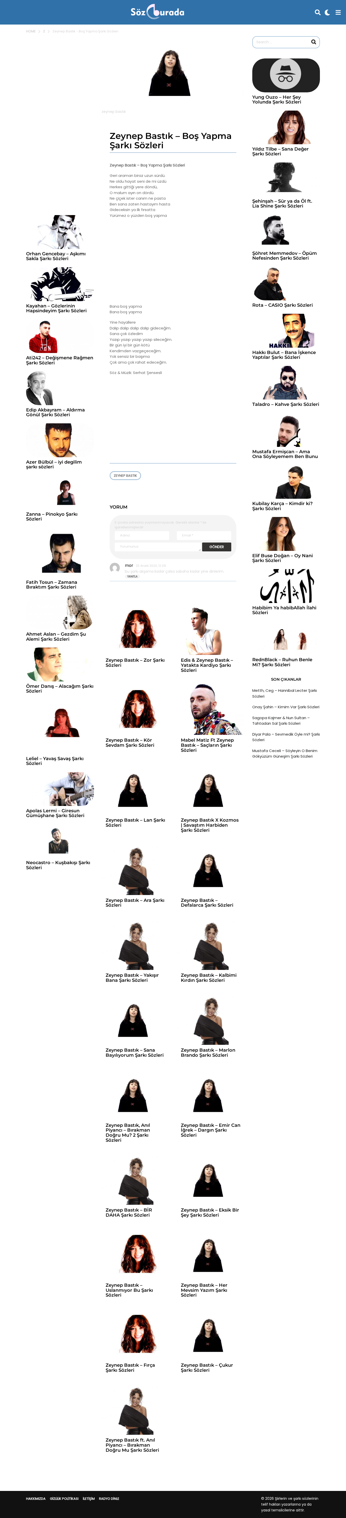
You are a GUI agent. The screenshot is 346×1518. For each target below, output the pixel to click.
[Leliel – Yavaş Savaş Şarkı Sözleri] (60, 727)
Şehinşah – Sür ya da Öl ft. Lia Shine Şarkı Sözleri (282, 203)
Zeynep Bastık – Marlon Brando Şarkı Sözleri (208, 1052)
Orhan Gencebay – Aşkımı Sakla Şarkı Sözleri (56, 256)
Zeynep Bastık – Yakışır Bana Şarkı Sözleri (132, 977)
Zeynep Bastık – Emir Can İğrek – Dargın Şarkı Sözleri (210, 1130)
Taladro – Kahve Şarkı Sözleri (285, 404)
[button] (318, 12)
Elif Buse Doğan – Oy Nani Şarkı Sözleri (282, 558)
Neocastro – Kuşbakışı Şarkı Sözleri (58, 865)
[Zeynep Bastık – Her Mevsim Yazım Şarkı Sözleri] (210, 1254)
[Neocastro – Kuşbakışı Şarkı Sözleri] (60, 841)
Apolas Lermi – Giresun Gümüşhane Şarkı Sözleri (55, 813)
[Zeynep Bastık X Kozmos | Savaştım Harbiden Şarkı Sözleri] (210, 789)
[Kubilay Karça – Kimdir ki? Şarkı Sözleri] (286, 482)
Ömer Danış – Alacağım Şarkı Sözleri (59, 688)
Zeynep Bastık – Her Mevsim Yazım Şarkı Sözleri (204, 1290)
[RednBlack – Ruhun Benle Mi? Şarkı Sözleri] (286, 638)
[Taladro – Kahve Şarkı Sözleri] (286, 383)
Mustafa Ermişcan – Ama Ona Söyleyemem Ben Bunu (285, 454)
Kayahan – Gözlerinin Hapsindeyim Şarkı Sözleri (56, 308)
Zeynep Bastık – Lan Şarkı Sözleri (135, 822)
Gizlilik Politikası (64, 1498)
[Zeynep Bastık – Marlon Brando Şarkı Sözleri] (210, 1019)
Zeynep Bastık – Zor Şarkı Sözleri (135, 662)
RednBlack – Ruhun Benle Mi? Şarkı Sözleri (282, 662)
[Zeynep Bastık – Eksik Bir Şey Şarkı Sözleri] (210, 1179)
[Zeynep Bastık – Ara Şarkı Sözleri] (135, 869)
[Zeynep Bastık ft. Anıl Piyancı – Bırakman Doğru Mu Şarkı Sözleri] (135, 1409)
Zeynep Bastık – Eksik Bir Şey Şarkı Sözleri (210, 1212)
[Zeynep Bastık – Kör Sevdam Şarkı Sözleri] (135, 709)
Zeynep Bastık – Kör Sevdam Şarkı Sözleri (130, 742)
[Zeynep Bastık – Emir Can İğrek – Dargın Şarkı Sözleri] (210, 1094)
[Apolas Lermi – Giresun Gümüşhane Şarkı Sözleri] (60, 789)
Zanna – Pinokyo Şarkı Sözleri (52, 516)
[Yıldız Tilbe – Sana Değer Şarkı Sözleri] (286, 127)
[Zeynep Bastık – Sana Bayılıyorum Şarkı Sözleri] (135, 1019)
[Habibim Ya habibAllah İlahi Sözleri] (286, 586)
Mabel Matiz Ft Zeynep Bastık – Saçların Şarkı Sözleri (207, 745)
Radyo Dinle (109, 1498)
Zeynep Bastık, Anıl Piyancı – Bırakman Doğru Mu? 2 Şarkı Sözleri (128, 1132)
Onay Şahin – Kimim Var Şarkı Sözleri (285, 707)
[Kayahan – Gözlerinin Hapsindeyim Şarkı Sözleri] (60, 284)
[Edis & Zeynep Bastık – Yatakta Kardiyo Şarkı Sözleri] (210, 629)
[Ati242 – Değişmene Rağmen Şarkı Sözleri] (60, 336)
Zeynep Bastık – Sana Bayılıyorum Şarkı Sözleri (135, 1052)
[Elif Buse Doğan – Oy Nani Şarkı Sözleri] (286, 534)
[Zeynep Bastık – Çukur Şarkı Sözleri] (210, 1334)
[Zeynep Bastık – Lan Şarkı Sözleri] (135, 789)
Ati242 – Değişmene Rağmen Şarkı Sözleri (59, 360)
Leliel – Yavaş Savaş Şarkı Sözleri (55, 761)
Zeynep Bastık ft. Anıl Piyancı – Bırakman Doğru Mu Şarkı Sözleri (132, 1445)
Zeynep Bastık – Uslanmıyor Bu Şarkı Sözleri (129, 1290)
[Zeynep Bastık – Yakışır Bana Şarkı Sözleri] (135, 944)
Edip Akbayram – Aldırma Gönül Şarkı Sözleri (55, 412)
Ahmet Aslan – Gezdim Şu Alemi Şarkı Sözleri (56, 636)
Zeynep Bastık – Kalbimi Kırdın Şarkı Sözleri (209, 977)
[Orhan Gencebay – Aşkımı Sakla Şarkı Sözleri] (60, 232)
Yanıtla (132, 576)
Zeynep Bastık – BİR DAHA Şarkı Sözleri (129, 1212)
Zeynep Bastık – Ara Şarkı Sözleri (135, 903)
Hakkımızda (36, 1498)
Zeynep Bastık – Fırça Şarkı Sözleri (130, 1367)
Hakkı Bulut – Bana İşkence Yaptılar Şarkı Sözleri (284, 355)
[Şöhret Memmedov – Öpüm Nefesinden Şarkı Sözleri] (286, 231)
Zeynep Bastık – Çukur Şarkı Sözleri (207, 1367)
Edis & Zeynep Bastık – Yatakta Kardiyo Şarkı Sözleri (207, 665)
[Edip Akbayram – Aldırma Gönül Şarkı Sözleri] (60, 388)
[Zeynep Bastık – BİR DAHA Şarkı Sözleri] (135, 1179)
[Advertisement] (173, 260)
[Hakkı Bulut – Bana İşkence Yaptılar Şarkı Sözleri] (286, 331)
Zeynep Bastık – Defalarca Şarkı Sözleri (207, 903)
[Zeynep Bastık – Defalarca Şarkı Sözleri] (210, 869)
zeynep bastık (125, 475)
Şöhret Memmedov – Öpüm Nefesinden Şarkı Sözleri (284, 256)
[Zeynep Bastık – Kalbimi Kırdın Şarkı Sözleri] (210, 944)
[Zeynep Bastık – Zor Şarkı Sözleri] (135, 629)
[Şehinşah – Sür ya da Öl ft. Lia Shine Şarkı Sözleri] (286, 179)
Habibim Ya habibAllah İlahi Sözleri (284, 610)
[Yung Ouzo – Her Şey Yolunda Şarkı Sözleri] (286, 75)
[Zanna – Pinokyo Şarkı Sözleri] (60, 492)
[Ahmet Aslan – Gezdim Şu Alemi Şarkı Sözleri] (60, 613)
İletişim (89, 1498)
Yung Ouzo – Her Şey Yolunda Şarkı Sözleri (276, 99)
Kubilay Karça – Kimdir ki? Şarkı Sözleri (282, 506)
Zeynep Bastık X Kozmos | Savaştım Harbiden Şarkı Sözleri (210, 825)
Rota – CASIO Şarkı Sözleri (282, 305)
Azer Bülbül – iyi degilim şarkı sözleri (54, 464)
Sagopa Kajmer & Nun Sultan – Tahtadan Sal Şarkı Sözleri (281, 720)
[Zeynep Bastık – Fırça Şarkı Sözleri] (135, 1334)
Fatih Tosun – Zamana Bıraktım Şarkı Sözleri (51, 584)
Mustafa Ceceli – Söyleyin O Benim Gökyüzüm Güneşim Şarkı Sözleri (284, 753)
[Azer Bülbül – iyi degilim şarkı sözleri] (60, 440)
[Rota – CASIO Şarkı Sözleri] (286, 284)
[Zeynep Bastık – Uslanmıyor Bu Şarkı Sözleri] (135, 1254)
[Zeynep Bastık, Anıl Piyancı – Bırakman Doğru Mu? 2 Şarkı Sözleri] (135, 1094)
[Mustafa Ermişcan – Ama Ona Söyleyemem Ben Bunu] (286, 430)
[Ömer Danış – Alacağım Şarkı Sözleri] (60, 664)
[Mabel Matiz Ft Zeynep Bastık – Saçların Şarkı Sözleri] (210, 709)
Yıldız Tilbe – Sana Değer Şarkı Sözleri (280, 151)
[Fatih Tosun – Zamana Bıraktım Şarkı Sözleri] (60, 552)
